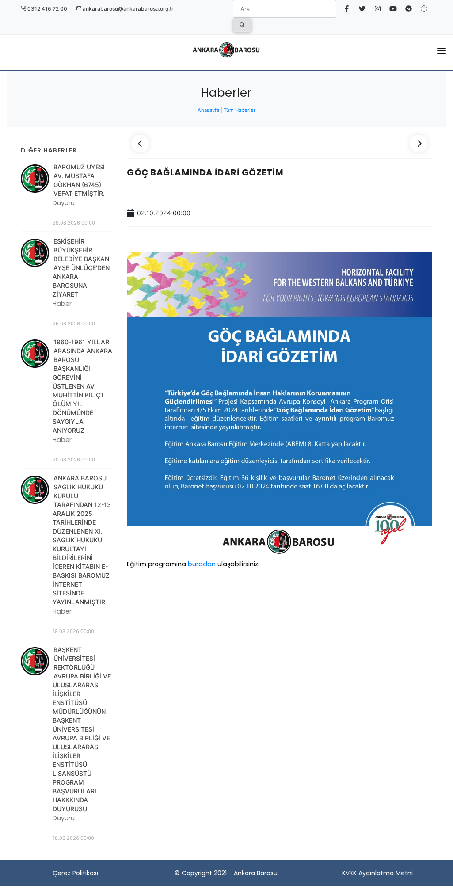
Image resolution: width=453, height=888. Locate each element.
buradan (202, 564)
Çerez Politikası (75, 873)
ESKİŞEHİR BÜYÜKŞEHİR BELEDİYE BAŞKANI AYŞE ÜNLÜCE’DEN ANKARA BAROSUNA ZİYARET (82, 267)
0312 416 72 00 (46, 8)
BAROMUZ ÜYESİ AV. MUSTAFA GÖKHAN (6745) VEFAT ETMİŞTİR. (79, 180)
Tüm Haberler (239, 110)
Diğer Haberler (49, 150)
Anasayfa (209, 110)
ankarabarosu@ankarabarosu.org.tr (127, 8)
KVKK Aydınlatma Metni (377, 873)
